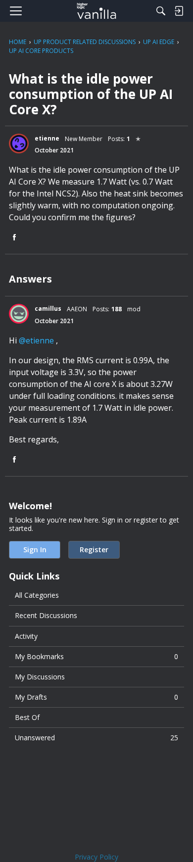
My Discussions (40, 676)
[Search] (161, 11)
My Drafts (96, 697)
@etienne (36, 340)
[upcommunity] (96, 11)
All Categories (37, 595)
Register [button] (94, 549)
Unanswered (96, 737)
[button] (19, 143)
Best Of (27, 717)
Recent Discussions (46, 615)
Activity (26, 636)
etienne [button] (47, 138)
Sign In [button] (35, 549)
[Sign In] (179, 11)
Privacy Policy (96, 857)
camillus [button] (48, 308)
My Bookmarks (96, 656)
